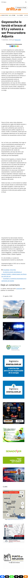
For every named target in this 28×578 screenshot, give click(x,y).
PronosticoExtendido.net (18, 519)
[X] (12, 46)
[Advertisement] (14, 107)
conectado (19, 288)
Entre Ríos (13, 270)
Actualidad (6, 270)
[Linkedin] (14, 46)
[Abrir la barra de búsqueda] (26, 2)
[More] (18, 46)
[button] (22, 503)
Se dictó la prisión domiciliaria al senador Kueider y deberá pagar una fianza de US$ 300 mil (13, 274)
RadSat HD (10, 519)
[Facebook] (10, 46)
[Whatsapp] (16, 46)
